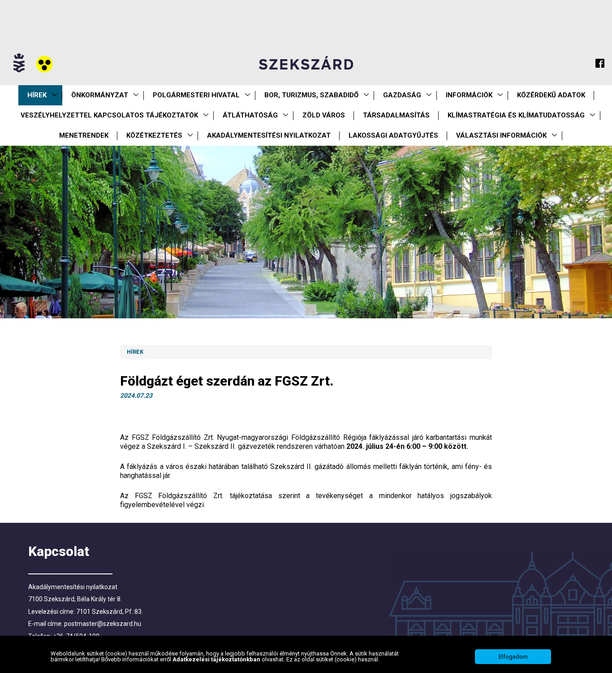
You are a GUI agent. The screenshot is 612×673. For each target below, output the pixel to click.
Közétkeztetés (154, 135)
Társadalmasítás (396, 115)
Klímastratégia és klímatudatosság (516, 115)
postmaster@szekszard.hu (102, 623)
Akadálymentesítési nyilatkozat (269, 135)
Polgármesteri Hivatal (196, 95)
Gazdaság (402, 95)
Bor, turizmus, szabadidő (311, 95)
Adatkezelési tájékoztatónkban (217, 659)
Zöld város (323, 115)
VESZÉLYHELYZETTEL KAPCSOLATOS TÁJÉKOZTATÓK (109, 115)
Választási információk (501, 135)
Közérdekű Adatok (551, 95)
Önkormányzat (99, 95)
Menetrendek (83, 135)
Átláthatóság (250, 115)
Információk (469, 95)
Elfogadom (513, 656)
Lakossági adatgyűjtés (393, 135)
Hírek (37, 95)
